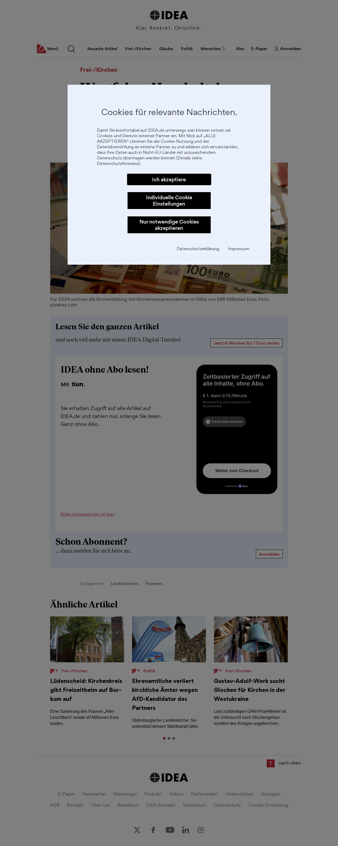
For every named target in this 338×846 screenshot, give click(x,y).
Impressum (238, 249)
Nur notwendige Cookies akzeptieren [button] (169, 224)
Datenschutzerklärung (198, 249)
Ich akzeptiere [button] (169, 179)
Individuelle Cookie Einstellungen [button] (169, 200)
